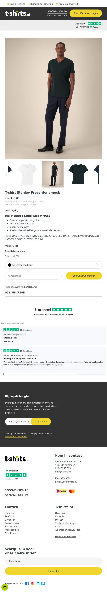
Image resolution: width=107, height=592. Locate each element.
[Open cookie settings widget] (4, 587)
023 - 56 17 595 (15, 292)
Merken (59, 519)
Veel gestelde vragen (66, 523)
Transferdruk (12, 523)
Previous (6, 175)
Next (100, 175)
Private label (11, 526)
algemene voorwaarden (16, 436)
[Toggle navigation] (6, 25)
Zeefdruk (10, 516)
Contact (59, 526)
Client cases (11, 533)
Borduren (10, 519)
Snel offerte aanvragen (86, 13)
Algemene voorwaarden (68, 529)
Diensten (9, 513)
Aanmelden (41, 421)
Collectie (59, 516)
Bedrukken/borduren (84, 275)
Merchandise (12, 529)
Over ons (60, 513)
